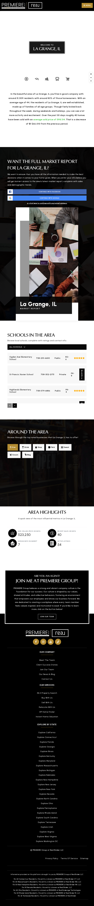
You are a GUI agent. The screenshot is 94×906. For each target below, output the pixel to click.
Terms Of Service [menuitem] (69, 858)
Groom (15, 455)
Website (82, 374)
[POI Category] (26, 79)
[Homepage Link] (21, 5)
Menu (88, 5)
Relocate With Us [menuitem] (47, 707)
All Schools (15, 347)
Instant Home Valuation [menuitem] (47, 716)
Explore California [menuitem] (47, 732)
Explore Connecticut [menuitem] (47, 737)
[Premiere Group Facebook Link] (36, 642)
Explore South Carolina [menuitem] (47, 817)
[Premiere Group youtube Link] (51, 642)
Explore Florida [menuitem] (47, 742)
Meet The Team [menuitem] (47, 660)
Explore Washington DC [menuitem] (47, 841)
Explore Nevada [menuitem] (47, 794)
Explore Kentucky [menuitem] (47, 756)
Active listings (64, 541)
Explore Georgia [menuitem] (47, 747)
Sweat (66, 447)
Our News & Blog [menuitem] (47, 674)
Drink (26, 447)
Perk (53, 447)
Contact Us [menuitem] (47, 679)
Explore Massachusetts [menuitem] (47, 765)
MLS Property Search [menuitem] (47, 693)
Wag (29, 455)
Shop (40, 447)
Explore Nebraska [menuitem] (47, 775)
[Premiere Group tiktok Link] (58, 642)
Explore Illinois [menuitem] (47, 751)
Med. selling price (29, 531)
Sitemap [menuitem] (84, 858)
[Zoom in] (91, 74)
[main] (47, 281)
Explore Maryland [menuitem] (47, 761)
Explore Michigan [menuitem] (47, 770)
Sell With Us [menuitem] (46, 702)
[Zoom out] (91, 77)
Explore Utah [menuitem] (47, 827)
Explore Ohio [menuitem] (47, 803)
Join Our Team (47, 617)
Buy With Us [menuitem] (47, 698)
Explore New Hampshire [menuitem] (47, 780)
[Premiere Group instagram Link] (43, 642)
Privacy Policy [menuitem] (51, 858)
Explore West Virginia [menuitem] (47, 836)
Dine (14, 447)
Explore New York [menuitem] (47, 789)
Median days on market (27, 541)
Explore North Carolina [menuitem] (47, 798)
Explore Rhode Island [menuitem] (47, 813)
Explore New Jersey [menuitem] (47, 784)
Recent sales (67, 531)
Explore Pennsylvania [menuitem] (47, 808)
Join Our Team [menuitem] (47, 669)
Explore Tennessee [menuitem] (47, 822)
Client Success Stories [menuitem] (47, 665)
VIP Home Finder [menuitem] (47, 712)
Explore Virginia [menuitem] (47, 832)
